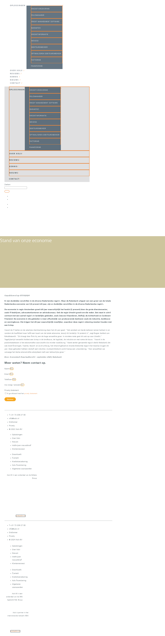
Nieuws (14, 80)
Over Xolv (16, 71)
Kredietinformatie (39, 34)
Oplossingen (17, 6)
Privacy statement (11, 390)
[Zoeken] (6, 191)
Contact (15, 83)
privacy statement (30, 393)
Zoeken (7, 184)
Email (7, 374)
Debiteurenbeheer (39, 47)
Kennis (14, 77)
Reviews (15, 74)
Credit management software (45, 21)
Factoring (36, 60)
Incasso (35, 41)
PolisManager (37, 15)
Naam (7, 369)
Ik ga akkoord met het (22, 393)
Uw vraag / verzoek (12, 385)
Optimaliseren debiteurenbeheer (46, 53)
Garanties (36, 28)
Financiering (37, 66)
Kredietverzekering (40, 9)
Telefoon (8, 379)
